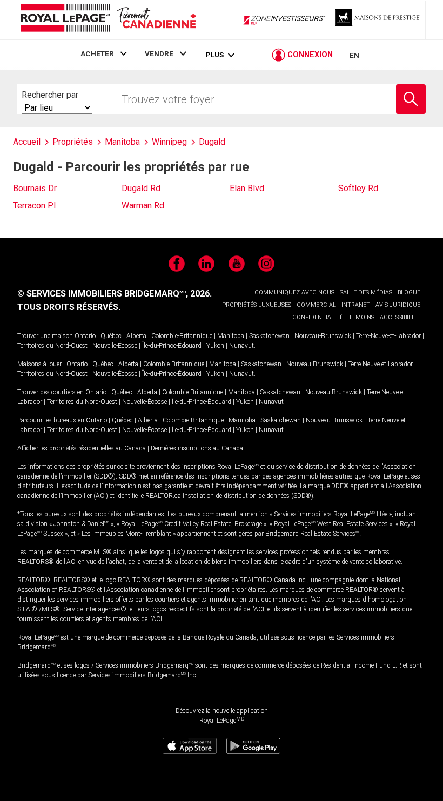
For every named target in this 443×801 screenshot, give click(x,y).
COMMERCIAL (316, 304)
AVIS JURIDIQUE (397, 304)
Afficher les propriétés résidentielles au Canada (81, 448)
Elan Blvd (247, 188)
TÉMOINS (361, 317)
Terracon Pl (34, 205)
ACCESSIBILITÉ (400, 317)
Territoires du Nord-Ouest (52, 345)
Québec (111, 336)
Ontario (85, 336)
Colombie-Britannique (181, 336)
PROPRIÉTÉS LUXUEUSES (256, 304)
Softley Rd (358, 188)
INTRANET (355, 304)
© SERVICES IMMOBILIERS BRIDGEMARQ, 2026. (114, 293)
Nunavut (241, 345)
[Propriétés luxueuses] (378, 20)
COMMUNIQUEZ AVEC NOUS (294, 292)
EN (354, 55)
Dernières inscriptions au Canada (197, 448)
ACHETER (97, 53)
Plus (215, 55)
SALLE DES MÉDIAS (366, 292)
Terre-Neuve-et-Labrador (388, 336)
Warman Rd (143, 205)
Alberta (136, 336)
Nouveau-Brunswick (322, 336)
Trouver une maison (45, 336)
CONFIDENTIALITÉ (317, 317)
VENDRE (159, 53)
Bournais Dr (35, 188)
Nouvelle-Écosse (114, 345)
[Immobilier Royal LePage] (108, 19)
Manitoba (230, 336)
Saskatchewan (269, 336)
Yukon (215, 345)
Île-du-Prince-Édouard (172, 345)
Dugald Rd (141, 188)
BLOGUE (409, 292)
